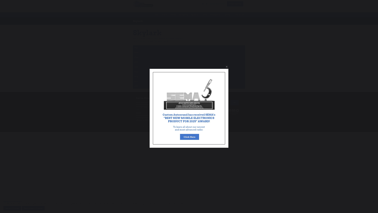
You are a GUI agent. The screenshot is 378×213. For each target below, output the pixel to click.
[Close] (226, 66)
